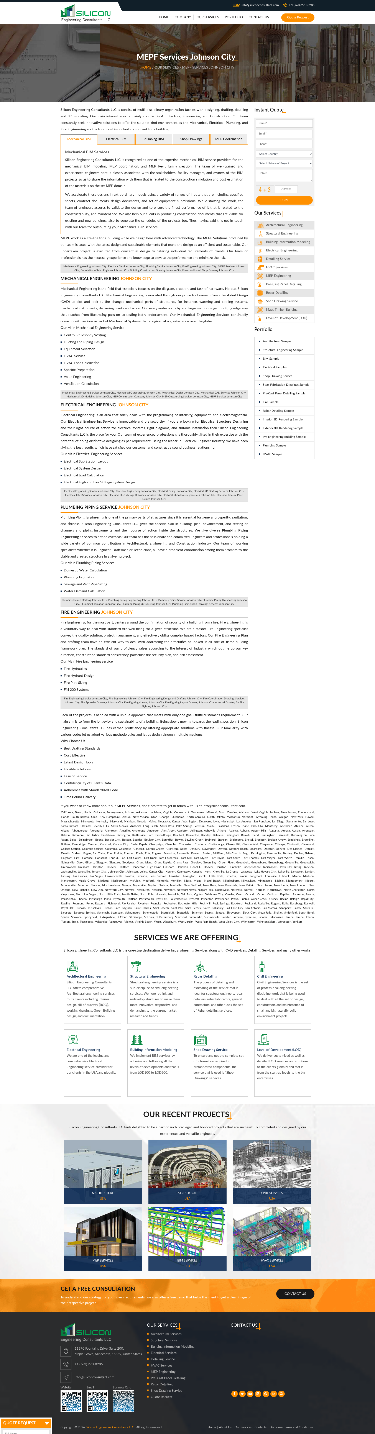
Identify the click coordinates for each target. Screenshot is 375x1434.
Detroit (309, 849)
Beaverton (192, 835)
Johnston (132, 871)
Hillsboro (168, 867)
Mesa (187, 880)
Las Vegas (96, 876)
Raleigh (294, 899)
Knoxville (218, 871)
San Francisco (261, 821)
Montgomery (294, 880)
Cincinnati (293, 844)
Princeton (207, 899)
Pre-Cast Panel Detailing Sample (284, 393)
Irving (297, 867)
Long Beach (150, 826)
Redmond (78, 903)
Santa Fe (308, 908)
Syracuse (250, 917)
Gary (80, 862)
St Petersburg (164, 917)
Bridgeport (236, 839)
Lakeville (283, 871)
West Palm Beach (206, 921)
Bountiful (167, 839)
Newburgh (143, 890)
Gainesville (67, 862)
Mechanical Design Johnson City (180, 392)
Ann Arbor (167, 830)
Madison (308, 876)
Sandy (297, 908)
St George (135, 917)
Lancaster (297, 871)
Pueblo (244, 899)
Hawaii (309, 817)
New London (298, 885)
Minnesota (87, 821)
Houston (220, 867)
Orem (239, 894)
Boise (73, 839)
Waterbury (169, 921)
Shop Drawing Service (277, 376)
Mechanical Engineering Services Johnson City (88, 392)
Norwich (173, 894)
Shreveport (233, 912)
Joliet (143, 871)
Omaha (229, 894)
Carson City (120, 844)
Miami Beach (212, 880)
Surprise (238, 917)
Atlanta (233, 830)
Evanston (169, 853)
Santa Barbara (69, 826)
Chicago (280, 844)
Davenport (208, 849)
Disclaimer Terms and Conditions (291, 1427)
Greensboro (258, 862)
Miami (197, 880)
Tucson (65, 921)
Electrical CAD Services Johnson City (86, 495)
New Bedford (192, 885)
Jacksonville (68, 871)
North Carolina (195, 817)
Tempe (299, 917)
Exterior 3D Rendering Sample (283, 428)
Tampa (289, 917)
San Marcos (270, 908)
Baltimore (78, 835)
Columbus (125, 849)
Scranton (197, 912)
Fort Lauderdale (168, 858)
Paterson (298, 894)
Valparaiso (101, 921)
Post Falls (161, 899)
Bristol (249, 839)
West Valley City (229, 921)
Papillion (285, 894)
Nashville (175, 885)
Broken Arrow (276, 839)
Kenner (170, 871)
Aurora (285, 830)
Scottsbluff (167, 912)
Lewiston (174, 876)
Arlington (196, 830)
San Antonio (252, 908)
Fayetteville (274, 853)
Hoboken (182, 867)
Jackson (309, 867)
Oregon (283, 817)
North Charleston (294, 890)
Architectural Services (166, 1334)
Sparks (65, 917)
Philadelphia (68, 899)
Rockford (236, 903)
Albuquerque (79, 830)
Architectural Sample (277, 341)
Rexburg (100, 903)
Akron (310, 826)
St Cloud (122, 917)
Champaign (156, 844)
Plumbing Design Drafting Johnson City (84, 600)
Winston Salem (266, 921)
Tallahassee (276, 917)
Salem (206, 908)
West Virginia (260, 812)
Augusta (274, 830)
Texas (78, 812)
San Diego (278, 821)
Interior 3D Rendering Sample (283, 419)
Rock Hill (205, 903)
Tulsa (75, 921)
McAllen (135, 880)
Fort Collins (134, 858)
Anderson (153, 830)
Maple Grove (87, 880)
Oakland (85, 826)
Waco (157, 921)
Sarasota (66, 912)
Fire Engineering (97, 612)
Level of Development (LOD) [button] (286, 318)
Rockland (250, 903)
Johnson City (116, 871)
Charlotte (200, 844)
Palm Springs (184, 826)
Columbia (111, 849)
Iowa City (286, 867)
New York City (114, 890)
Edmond (129, 853)
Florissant (101, 858)
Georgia (164, 817)
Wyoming (261, 817)
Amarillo (125, 830)
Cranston (172, 849)
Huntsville (235, 867)
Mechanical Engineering (106, 279)
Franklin (299, 858)
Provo (234, 899)
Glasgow (101, 862)
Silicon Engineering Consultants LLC (110, 1427)
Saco (117, 908)
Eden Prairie (114, 853)
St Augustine (107, 917)
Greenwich (307, 862)
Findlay (298, 853)
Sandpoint (285, 908)
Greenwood (68, 867)
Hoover (208, 867)
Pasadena (223, 826)
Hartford (123, 867)
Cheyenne (266, 844)
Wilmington (248, 921)
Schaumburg (132, 912)
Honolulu (195, 867)
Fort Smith (233, 858)
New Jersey (288, 812)
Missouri (211, 812)
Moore (309, 880)
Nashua (163, 885)
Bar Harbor (92, 835)
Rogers (275, 903)
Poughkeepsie (178, 899)
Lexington (189, 876)
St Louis (149, 917)
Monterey (271, 826)
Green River (226, 862)
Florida (65, 817)
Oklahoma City (214, 894)
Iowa (216, 821)
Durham (76, 853)
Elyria (139, 853)
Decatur (269, 849)
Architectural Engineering (284, 225)
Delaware (205, 821)
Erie (147, 853)
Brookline (308, 839)
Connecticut (181, 812)
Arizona (129, 812)
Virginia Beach (143, 921)
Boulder (137, 839)
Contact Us (295, 1294)
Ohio (94, 817)
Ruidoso (81, 908)
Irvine (245, 826)
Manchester (68, 880)
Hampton (97, 867)
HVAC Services (277, 267)
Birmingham (268, 835)
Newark (130, 890)
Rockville (263, 903)
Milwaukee (248, 880)
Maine (152, 821)
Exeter (206, 853)
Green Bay (209, 862)
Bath (150, 835)
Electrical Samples (275, 367)
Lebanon (142, 876)
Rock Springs (221, 903)
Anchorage (138, 830)
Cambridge (79, 844)
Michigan (129, 821)
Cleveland (307, 844)
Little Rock (216, 876)
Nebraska (164, 821)
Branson (222, 839)
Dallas (183, 849)
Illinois (87, 812)
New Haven (264, 885)
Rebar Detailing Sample (278, 410)
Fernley (287, 853)
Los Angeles (243, 821)
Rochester (169, 903)
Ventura (199, 826)
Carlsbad (105, 844)
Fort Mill (186, 858)
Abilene (299, 826)
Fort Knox (150, 858)
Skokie (277, 912)
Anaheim (135, 826)
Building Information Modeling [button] (288, 242)
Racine (284, 899)
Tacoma (262, 917)
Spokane (76, 917)
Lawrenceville (113, 876)
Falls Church (233, 853)
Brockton (260, 839)
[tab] (284, 225)
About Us (225, 1427)
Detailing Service (278, 259)
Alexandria (96, 830)
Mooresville (68, 885)
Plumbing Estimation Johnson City (100, 604)
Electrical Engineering (104, 405)
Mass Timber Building (282, 309)
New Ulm (97, 890)
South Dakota (80, 817)
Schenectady (150, 912)
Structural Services (164, 1340)
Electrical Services (164, 1353)
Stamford (181, 917)
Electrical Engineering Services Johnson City (89, 491)
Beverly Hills (101, 826)
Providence (222, 899)
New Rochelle (80, 890)
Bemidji (245, 835)
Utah (154, 817)
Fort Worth (285, 858)
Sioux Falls (264, 912)
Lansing (65, 876)
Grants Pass (180, 862)
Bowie (179, 839)
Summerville (211, 917)
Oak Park (186, 894)
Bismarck (283, 835)
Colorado (99, 812)
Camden (93, 844)
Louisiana (155, 812)
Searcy (209, 912)
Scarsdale (117, 912)
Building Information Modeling (172, 1346)
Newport (169, 890)
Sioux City (249, 912)
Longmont (256, 876)
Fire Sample (270, 402)
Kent (207, 871)
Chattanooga (216, 844)
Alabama (244, 812)
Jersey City (99, 871)
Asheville (209, 830)
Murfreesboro (111, 885)
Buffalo (65, 844)
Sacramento (293, 821)
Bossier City (112, 839)
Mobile (279, 880)
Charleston (185, 844)
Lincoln (202, 876)
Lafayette (246, 871)
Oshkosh (272, 894)
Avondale (308, 830)
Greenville (291, 862)
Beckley (206, 835)
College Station (70, 849)
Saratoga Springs (84, 912)
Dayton (222, 849)
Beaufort (178, 835)
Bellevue (218, 835)
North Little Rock (109, 894)
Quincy (273, 899)
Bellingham (232, 835)
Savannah (103, 912)
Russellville (95, 908)
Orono (261, 894)
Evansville (183, 853)
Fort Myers (201, 858)
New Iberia (281, 885)
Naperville (139, 885)
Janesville (84, 871)
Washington (190, 821)
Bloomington (299, 835)
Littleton (230, 876)
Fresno (235, 826)
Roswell (309, 903)
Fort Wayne (268, 858)
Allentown (111, 830)
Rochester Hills (187, 903)
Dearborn (256, 849)
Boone (99, 839)
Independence (252, 867)
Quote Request (298, 17)
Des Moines (294, 849)
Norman (260, 890)
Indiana (274, 812)
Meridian (176, 880)
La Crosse (232, 871)
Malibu (211, 826)
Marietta (103, 880)
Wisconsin (233, 817)
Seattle (219, 912)
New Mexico (141, 817)
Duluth (65, 853)
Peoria (310, 894)
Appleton (182, 830)
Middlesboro (231, 880)
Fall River (218, 853)
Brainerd (210, 839)
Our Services (243, 1427)
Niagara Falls (205, 890)
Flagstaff (66, 858)
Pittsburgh (95, 899)
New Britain (246, 885)
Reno (89, 903)
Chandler (170, 844)
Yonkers (298, 921)
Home (146, 67)
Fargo (245, 853)
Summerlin (195, 917)
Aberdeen (286, 826)
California (67, 812)
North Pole (146, 894)
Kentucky (102, 821)
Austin (296, 830)
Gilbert (89, 862)
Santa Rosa (167, 826)
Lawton (129, 876)
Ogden (198, 894)
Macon (296, 876)
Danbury (194, 849)
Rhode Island (306, 812)
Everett (196, 853)
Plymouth (119, 899)
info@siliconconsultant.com (260, 5)
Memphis (162, 880)
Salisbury (218, 908)
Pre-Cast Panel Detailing (284, 284)
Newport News (186, 890)
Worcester (284, 921)
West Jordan (185, 921)
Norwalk (161, 894)
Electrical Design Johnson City (175, 491)
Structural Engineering (282, 233)
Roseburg (296, 903)
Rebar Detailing (277, 292)
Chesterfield (250, 844)
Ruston (108, 908)
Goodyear (128, 862)
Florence (87, 858)
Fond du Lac (117, 858)
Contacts (260, 1427)
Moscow (83, 885)
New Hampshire (109, 817)
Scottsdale (183, 912)
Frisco (310, 858)
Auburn (244, 830)
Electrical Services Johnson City (126, 266)
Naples (152, 885)
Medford (148, 880)
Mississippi (227, 821)
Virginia (167, 812)
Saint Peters (193, 908)
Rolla (285, 903)
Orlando (250, 894)
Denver (280, 849)
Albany (65, 830)
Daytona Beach (238, 849)
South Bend (306, 912)
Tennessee (197, 812)
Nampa (126, 885)
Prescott (194, 899)
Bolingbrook (86, 839)
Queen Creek (259, 899)
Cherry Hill (233, 844)
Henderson (138, 867)
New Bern (209, 885)
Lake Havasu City (265, 871)
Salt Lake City (234, 908)
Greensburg (275, 862)
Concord (138, 849)
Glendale (114, 862)
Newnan (156, 890)
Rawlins (65, 903)
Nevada (141, 821)
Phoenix (82, 899)
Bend (255, 835)
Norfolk (248, 890)
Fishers (309, 853)
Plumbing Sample (274, 445)
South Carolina (228, 812)
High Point (154, 867)
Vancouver (115, 921)
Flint (76, 858)
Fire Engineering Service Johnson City (85, 698)
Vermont (247, 817)
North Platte (130, 894)
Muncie (95, 885)
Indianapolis (270, 867)
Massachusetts (70, 821)
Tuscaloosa (86, 921)
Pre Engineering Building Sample (284, 436)
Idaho (273, 817)
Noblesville (222, 890)
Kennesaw (183, 871)
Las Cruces (80, 876)
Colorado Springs (92, 849)
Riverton (143, 903)
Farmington (258, 853)
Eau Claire (99, 853)
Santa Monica (119, 826)
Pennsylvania (115, 812)
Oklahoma (178, 817)
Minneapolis (265, 880)
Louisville (271, 876)
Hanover (110, 867)
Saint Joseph (161, 908)
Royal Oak (67, 908)
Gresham (83, 867)
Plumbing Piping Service (105, 507)
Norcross (236, 890)
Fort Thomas (250, 858)
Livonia (242, 876)
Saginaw (127, 908)
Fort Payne (217, 858)
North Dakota (216, 817)
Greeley (196, 862)
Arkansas (141, 812)
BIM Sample (271, 358)
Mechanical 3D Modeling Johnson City (88, 396)
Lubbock (284, 876)
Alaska (126, 817)
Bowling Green (194, 839)
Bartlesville (139, 835)
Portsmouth (146, 899)
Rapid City (307, 899)
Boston (126, 839)
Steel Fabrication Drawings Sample (286, 384)
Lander (309, 871)
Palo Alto (257, 826)
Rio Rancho (128, 903)
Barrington (123, 835)
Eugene (156, 853)
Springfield (90, 917)
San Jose (308, 821)
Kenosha (197, 871)
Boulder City (152, 839)
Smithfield (290, 912)
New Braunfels (227, 885)
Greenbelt (242, 862)
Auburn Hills (258, 830)
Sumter (226, 917)
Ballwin (65, 835)
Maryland (116, 821)
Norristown (274, 890)
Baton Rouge (163, 835)
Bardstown (108, 835)
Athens (221, 830)
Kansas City (156, 871)
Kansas (176, 821)
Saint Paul (177, 908)
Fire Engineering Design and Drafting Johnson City (173, 698)
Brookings (294, 839)
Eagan (87, 853)
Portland (132, 899)
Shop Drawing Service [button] (282, 301)
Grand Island (144, 862)
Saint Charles (143, 908)
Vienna (128, 921)
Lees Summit (158, 876)
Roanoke (156, 903)
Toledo (310, 917)
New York (297, 817)
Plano (107, 899)
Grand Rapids (163, 862)
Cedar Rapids (139, 844)
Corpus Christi (155, 849)
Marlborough (119, 880)
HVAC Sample (272, 454)
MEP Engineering (278, 275)
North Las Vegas (86, 894)
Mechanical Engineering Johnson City (84, 266)
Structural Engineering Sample (283, 350)
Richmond (113, 903)
